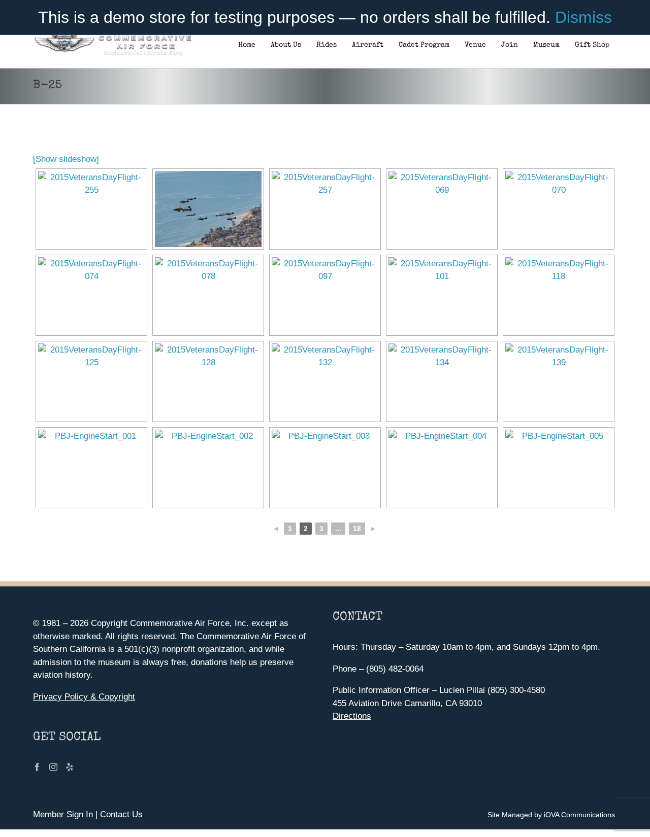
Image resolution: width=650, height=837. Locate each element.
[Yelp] (70, 767)
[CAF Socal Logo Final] (112, 38)
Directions (352, 716)
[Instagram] (53, 767)
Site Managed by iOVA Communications (551, 815)
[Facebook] (37, 767)
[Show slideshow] (66, 159)
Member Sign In (63, 814)
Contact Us (121, 814)
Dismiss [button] (583, 17)
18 (357, 529)
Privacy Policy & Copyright (84, 697)
